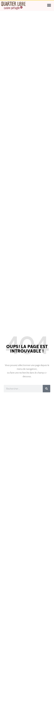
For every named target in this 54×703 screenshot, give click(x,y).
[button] (49, 5)
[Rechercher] (46, 388)
